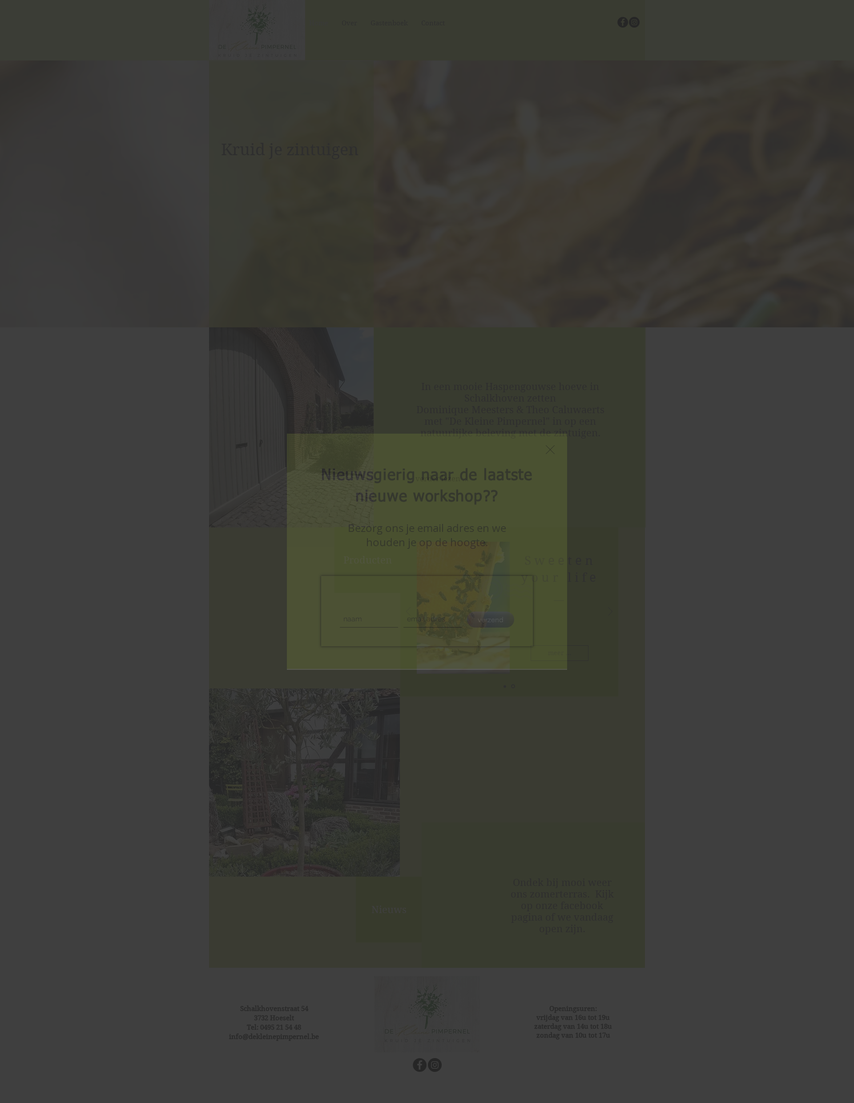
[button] (550, 449)
